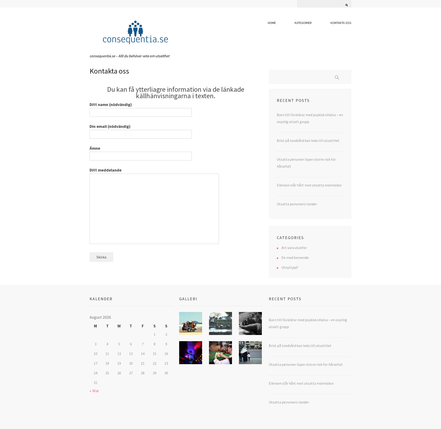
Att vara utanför (294, 247)
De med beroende (295, 257)
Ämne (95, 148)
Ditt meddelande (106, 170)
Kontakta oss (341, 23)
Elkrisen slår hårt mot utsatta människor (309, 185)
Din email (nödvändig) (110, 126)
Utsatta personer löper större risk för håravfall (306, 364)
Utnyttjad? (289, 267)
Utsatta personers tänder (297, 204)
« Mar (94, 390)
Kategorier (303, 23)
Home (272, 23)
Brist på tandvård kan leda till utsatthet (308, 140)
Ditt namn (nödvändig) (111, 104)
